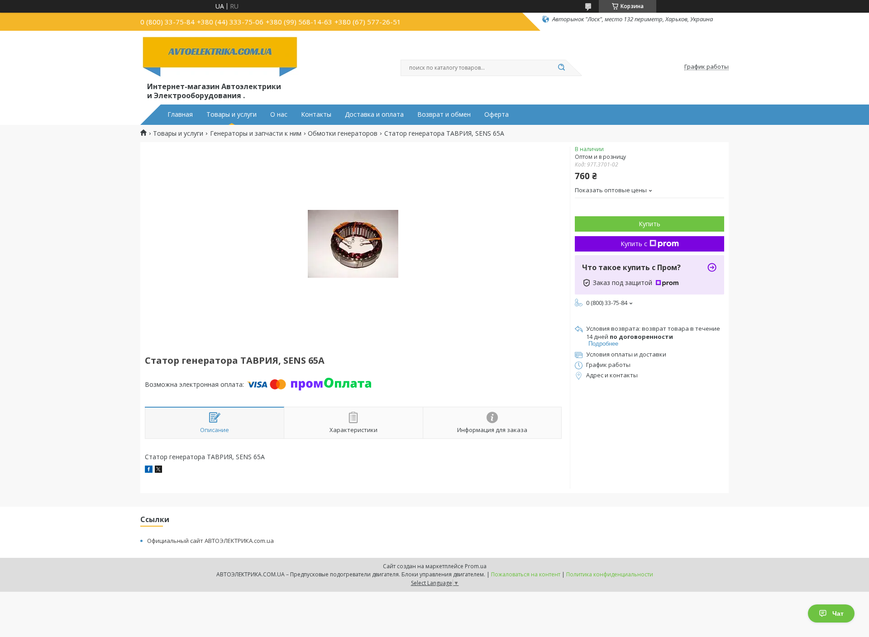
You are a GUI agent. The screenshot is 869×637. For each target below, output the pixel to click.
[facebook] (149, 470)
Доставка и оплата (374, 114)
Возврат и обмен (444, 114)
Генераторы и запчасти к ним (255, 133)
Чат (838, 613)
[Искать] (561, 68)
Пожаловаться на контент (525, 574)
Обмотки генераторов (342, 133)
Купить (649, 223)
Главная (180, 114)
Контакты (316, 114)
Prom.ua (476, 566)
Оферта (496, 114)
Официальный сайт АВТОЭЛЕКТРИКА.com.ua (210, 541)
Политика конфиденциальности (609, 574)
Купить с (634, 243)
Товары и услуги (231, 114)
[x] (158, 470)
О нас (278, 114)
